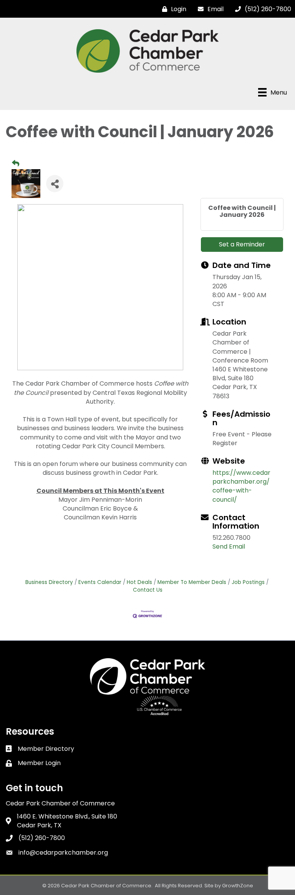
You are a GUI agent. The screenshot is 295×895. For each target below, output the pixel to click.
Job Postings (248, 582)
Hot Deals (139, 582)
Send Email (228, 546)
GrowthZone (237, 885)
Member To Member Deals (191, 582)
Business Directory (49, 582)
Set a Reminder (242, 244)
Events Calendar (99, 582)
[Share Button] (54, 183)
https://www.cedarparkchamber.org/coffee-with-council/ (241, 486)
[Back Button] (15, 163)
